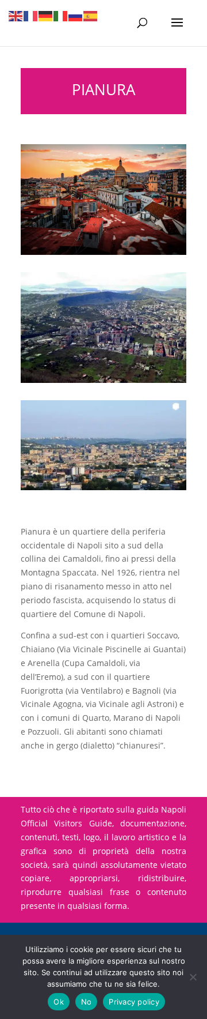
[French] (31, 15)
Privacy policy (134, 1001)
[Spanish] (90, 15)
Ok (58, 1001)
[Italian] (60, 15)
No (86, 1001)
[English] (16, 15)
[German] (46, 15)
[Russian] (75, 15)
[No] (192, 977)
